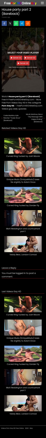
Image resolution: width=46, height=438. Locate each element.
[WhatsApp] (16, 23)
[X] (10, 23)
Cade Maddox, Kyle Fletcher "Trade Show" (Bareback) (11, 117)
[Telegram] (21, 23)
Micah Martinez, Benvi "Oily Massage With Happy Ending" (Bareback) (34, 118)
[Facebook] (4, 23)
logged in (21, 273)
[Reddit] (27, 23)
